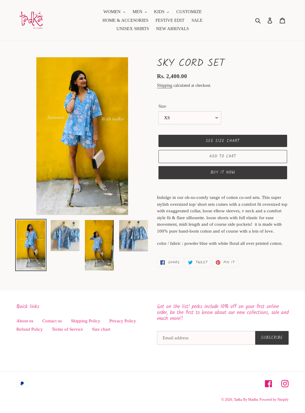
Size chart (101, 329)
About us (24, 320)
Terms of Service (67, 329)
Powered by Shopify (274, 399)
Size (162, 106)
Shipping (164, 85)
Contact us (52, 320)
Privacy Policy (122, 320)
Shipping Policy (85, 320)
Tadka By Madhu (246, 399)
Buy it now (223, 172)
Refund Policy (29, 329)
